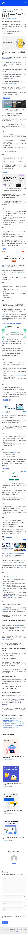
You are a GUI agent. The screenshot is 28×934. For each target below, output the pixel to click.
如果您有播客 (5, 314)
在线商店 (13, 62)
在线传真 (7, 590)
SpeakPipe (4, 265)
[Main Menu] (25, 3)
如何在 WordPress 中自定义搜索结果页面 (13, 838)
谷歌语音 (6, 468)
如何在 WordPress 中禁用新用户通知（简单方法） (13, 784)
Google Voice (4, 483)
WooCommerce (17, 135)
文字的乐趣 (6, 98)
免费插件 (19, 272)
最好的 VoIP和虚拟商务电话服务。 (17, 553)
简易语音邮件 (7, 400)
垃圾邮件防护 (14, 452)
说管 (4, 249)
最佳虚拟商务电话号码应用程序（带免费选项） (14, 723)
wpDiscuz (4, 339)
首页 (3, 10)
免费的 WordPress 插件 (12, 576)
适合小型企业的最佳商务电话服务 (11, 720)
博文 (6, 10)
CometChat (4, 188)
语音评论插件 (5, 341)
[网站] (12, 909)
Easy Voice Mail (5, 415)
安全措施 (21, 203)
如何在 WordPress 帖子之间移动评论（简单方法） (13, 811)
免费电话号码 (9, 596)
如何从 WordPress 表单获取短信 (10, 727)
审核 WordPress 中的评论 (20, 375)
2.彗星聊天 (5, 172)
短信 (12, 74)
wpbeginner (10, 10)
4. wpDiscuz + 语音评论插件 (11, 323)
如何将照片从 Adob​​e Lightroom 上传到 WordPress (14, 757)
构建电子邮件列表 (13, 83)
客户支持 (20, 421)
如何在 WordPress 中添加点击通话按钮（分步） (14, 725)
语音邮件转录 (22, 567)
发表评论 (15, 18)
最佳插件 (16, 10)
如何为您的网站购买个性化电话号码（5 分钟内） (14, 722)
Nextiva (9, 537)
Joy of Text (4, 113)
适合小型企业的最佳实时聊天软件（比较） (13, 718)
